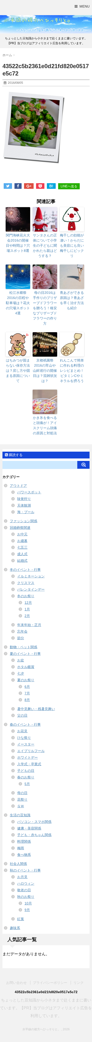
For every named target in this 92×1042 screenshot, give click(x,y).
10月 (28, 903)
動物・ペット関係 (23, 647)
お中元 (22, 534)
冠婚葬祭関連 (20, 528)
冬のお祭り (25, 596)
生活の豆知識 (20, 815)
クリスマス (25, 583)
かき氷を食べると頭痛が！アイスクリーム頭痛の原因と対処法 (45, 425)
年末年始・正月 (29, 625)
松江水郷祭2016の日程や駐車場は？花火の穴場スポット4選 (18, 303)
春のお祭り (25, 777)
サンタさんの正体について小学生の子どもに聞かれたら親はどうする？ (45, 245)
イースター (25, 744)
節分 (20, 638)
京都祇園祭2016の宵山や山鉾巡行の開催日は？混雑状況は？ (45, 370)
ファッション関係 (23, 521)
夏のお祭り (25, 680)
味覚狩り (24, 499)
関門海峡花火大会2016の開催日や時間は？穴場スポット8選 (18, 243)
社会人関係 (18, 864)
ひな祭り (24, 738)
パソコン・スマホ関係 (34, 822)
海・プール (25, 512)
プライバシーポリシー (50, 983)
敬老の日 (24, 890)
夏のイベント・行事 (25, 654)
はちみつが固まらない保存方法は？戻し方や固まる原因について (18, 370)
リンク (78, 983)
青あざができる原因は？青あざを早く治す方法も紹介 (72, 300)
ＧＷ (20, 806)
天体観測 (24, 505)
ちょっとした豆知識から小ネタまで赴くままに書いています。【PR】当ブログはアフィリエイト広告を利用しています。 (46, 1008)
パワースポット (29, 492)
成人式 (22, 554)
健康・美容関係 (29, 828)
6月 (27, 687)
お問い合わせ (16, 983)
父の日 (22, 715)
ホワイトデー (27, 757)
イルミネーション (31, 576)
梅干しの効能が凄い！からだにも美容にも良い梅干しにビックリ (72, 245)
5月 (27, 784)
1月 (27, 609)
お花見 (22, 731)
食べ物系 (24, 855)
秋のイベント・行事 (25, 870)
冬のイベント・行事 (25, 570)
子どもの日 (25, 771)
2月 (27, 616)
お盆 (20, 660)
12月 (28, 603)
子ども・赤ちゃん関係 (34, 835)
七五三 (22, 547)
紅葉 (20, 919)
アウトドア (18, 486)
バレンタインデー (31, 589)
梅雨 (20, 848)
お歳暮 (22, 541)
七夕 (20, 673)
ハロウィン (25, 883)
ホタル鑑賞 (25, 667)
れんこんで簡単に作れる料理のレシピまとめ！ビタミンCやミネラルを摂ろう (72, 370)
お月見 (22, 877)
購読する (15, 455)
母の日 (22, 793)
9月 (27, 910)
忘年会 (22, 631)
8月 (27, 700)
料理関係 (24, 841)
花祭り (22, 799)
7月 (27, 693)
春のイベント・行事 (25, 724)
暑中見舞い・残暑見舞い (36, 709)
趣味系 (15, 928)
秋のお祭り (25, 897)
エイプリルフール (31, 751)
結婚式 (22, 561)
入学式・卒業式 (29, 764)
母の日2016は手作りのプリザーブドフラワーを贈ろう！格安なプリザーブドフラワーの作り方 (45, 308)
